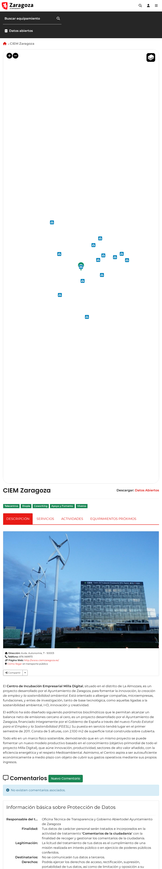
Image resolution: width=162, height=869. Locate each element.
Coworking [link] (40, 506)
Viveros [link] (81, 506)
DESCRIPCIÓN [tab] (17, 519)
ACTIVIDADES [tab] (72, 519)
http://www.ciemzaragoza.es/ (41, 660)
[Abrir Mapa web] (156, 5)
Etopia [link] (26, 506)
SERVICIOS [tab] (45, 519)
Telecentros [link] (11, 506)
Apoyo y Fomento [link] (62, 506)
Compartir (14, 672)
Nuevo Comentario (65, 778)
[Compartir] (25, 673)
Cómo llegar (14, 663)
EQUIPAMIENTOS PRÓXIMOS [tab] (113, 519)
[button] (140, 5)
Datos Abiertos (147, 490)
